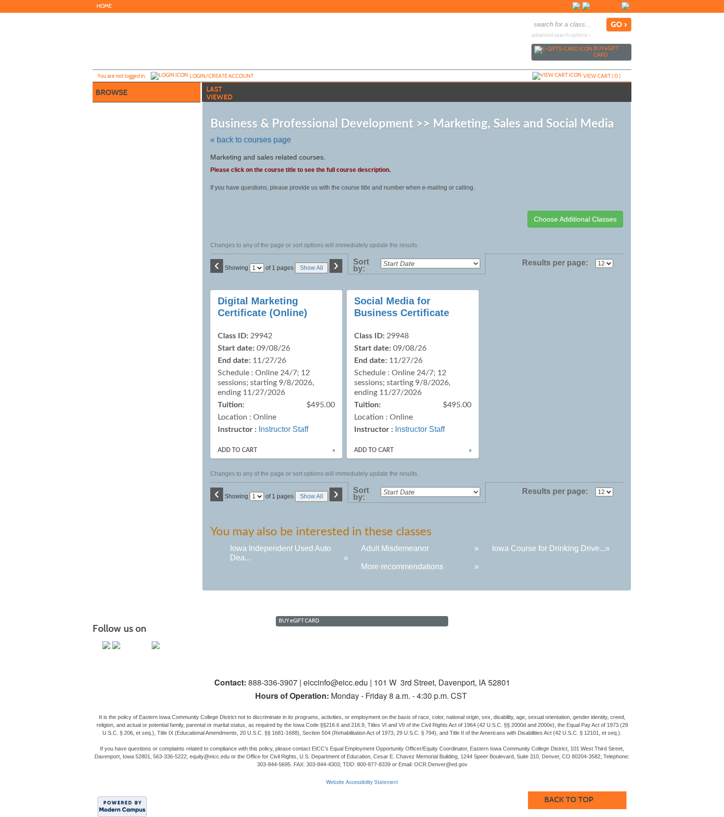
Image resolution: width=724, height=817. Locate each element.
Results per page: (557, 263)
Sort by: (361, 265)
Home (104, 6)
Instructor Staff (283, 429)
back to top (568, 799)
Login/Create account (222, 75)
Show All (311, 267)
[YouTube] (606, 6)
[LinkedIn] (625, 6)
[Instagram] (596, 6)
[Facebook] (576, 6)
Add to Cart (237, 450)
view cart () (602, 75)
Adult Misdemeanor (395, 548)
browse (112, 92)
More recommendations (402, 566)
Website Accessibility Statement (362, 782)
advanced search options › (561, 35)
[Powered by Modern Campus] (122, 806)
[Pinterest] (616, 6)
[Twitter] (586, 6)
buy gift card (606, 51)
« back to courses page (250, 139)
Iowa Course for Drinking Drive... (548, 548)
